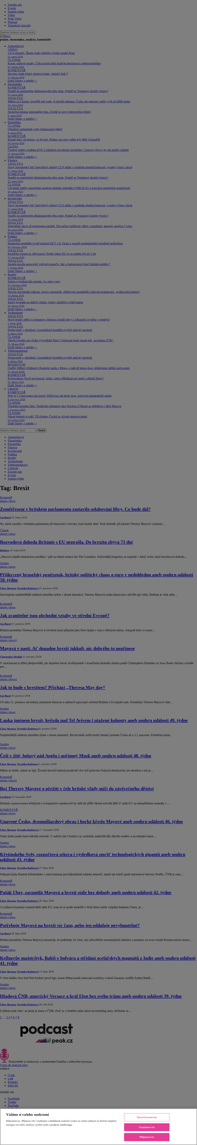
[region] (98, 1126)
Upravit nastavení (147, 1117)
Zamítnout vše (147, 1127)
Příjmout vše (147, 1137)
